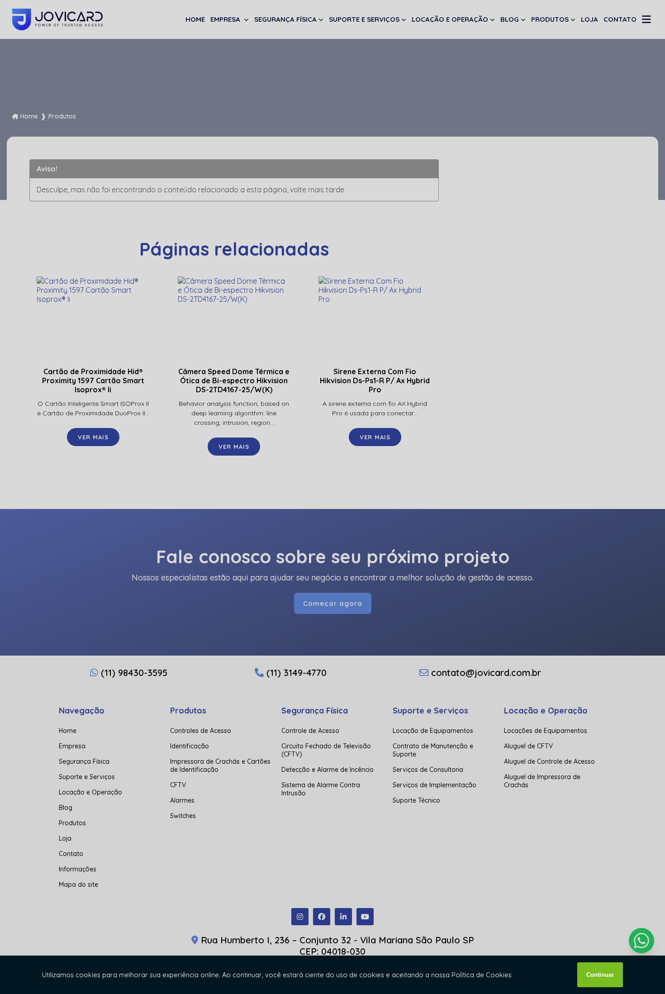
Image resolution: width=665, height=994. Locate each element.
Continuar (600, 974)
